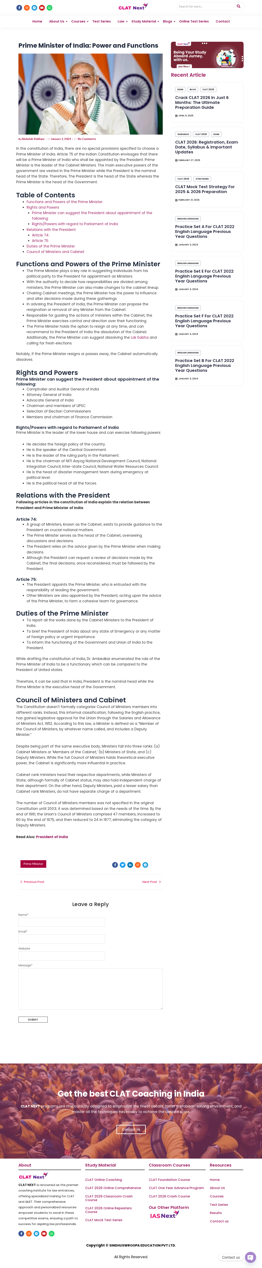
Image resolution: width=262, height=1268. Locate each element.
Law (121, 21)
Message (25, 965)
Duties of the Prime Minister (51, 246)
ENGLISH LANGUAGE (188, 218)
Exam (180, 89)
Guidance (183, 134)
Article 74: (40, 235)
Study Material (143, 21)
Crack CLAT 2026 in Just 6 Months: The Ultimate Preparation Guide (202, 102)
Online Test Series (194, 21)
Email (22, 932)
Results (216, 1213)
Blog (193, 89)
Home (37, 21)
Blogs (167, 21)
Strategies (202, 178)
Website (24, 949)
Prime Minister (33, 864)
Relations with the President (51, 229)
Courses (78, 21)
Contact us (219, 1221)
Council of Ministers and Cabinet (55, 251)
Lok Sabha (140, 337)
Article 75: (40, 240)
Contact (223, 21)
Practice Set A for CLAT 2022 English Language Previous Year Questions (204, 231)
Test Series (101, 21)
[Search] (239, 6)
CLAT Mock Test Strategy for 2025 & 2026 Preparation (205, 189)
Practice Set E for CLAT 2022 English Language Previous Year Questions (204, 276)
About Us (56, 21)
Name (23, 915)
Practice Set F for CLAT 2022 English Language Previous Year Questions (204, 321)
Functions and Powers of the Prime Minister (65, 201)
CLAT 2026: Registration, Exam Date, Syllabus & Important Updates (206, 147)
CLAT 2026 (208, 89)
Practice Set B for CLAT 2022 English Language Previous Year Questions (204, 365)
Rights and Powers (43, 207)
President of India (52, 836)
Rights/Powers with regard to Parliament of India (75, 223)
